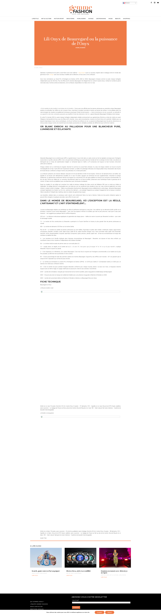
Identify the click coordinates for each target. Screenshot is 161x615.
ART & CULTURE (46, 18)
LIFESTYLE (35, 18)
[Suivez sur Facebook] (151, 2)
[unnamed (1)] (80, 143)
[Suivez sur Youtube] (158, 2)
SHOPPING (126, 18)
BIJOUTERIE (70, 18)
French (127, 3)
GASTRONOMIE (101, 18)
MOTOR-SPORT (59, 18)
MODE (111, 18)
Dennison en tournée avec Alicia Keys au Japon (114, 572)
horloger (51, 74)
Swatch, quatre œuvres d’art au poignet (46, 571)
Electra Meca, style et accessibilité (78, 571)
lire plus (35, 575)
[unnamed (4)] (51, 93)
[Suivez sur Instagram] (154, 2)
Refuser (110, 612)
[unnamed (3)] (80, 93)
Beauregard (82, 72)
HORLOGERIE (81, 18)
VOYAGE (90, 18)
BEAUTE (117, 18)
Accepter (99, 612)
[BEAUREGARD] (51, 143)
